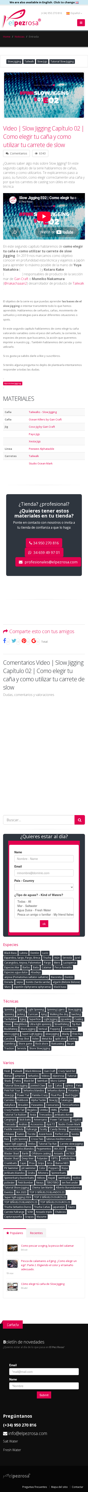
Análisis (23, 1124)
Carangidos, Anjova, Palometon (22, 962)
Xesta (33, 1114)
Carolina (9, 1038)
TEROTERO (52, 1182)
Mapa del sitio (59, 1486)
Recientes (36, 1233)
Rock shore (41, 1043)
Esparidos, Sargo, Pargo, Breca (22, 957)
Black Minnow (33, 1071)
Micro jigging (11, 1034)
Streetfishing (61, 1024)
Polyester (42, 1158)
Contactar (77, 1486)
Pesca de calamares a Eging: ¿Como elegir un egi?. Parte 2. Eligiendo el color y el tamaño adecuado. (49, 1265)
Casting (78, 1019)
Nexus (39, 1182)
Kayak (51, 1178)
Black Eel (29, 1081)
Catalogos (66, 1100)
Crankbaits (10, 1163)
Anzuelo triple (44, 1212)
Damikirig (9, 1043)
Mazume (41, 1216)
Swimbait (42, 1081)
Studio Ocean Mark (41, 463)
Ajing (44, 1014)
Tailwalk (29, 61)
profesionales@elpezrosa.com (51, 561)
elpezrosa (58, 1076)
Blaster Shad (11, 1153)
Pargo (47, 962)
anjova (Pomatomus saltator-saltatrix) (26, 977)
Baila (36, 967)
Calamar (47, 967)
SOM (30, 1212)
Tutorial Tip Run (47, 1143)
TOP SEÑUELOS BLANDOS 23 (20, 1202)
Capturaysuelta (13, 1216)
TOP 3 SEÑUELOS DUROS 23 (50, 1197)
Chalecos (60, 1212)
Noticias (20, 36)
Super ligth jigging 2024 (17, 1197)
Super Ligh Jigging (32, 1034)
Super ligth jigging (14, 1143)
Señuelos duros (56, 1090)
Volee (35, 1038)
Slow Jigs (42, 61)
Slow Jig (53, 1100)
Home (6, 36)
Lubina (23, 953)
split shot (60, 1038)
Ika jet (70, 1043)
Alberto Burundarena (68, 1187)
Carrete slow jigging (71, 1143)
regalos (76, 1119)
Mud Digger (71, 1095)
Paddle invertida (13, 1129)
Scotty (43, 1129)
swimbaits (64, 1178)
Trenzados (45, 1114)
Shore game (25, 1043)
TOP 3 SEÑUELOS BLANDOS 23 (46, 1192)
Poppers (54, 1168)
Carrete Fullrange (14, 1212)
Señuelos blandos (33, 1090)
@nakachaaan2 (15, 283)
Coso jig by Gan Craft (42, 426)
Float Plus (56, 1095)
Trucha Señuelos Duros (17, 1207)
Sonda (75, 1134)
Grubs (31, 1173)
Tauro (71, 1207)
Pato (78, 1085)
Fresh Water (12, 1450)
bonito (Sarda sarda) (38, 982)
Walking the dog (59, 1014)
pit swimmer (28, 1168)
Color (42, 1168)
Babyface (9, 1105)
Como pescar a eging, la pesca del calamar (47, 1245)
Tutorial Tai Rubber (15, 1114)
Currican (33, 1014)
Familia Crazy (40, 1095)
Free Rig (77, 1034)
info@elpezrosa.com (27, 1433)
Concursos (52, 1105)
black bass (60, 987)
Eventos (8, 1192)
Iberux (8, 1076)
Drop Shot (23, 1038)
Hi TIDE (70, 1153)
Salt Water (10, 1441)
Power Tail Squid (59, 1119)
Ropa (65, 1168)
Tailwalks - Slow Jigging (43, 412)
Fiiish (7, 1071)
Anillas (71, 1148)
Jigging (21, 1009)
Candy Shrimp (58, 1129)
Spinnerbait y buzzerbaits (19, 1178)
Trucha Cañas (42, 1207)
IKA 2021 (59, 1148)
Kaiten (20, 1134)
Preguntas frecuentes (34, 1486)
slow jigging (52, 1034)
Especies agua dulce (16, 972)
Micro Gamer (58, 1081)
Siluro (7, 987)
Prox (32, 1163)
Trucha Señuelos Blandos (19, 1148)
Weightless (20, 1024)
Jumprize (20, 1076)
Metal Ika (47, 1038)
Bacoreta (56, 977)
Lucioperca (69, 962)
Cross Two (37, 1139)
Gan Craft (21, 279)
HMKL (54, 1110)
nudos (76, 1178)
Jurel (77, 957)
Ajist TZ (50, 1124)
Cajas (23, 1163)
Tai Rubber (10, 1019)
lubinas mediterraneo (59, 1139)
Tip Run (76, 1024)
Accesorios (36, 1124)
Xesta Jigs (35, 441)
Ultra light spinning (40, 1024)
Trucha (47, 957)
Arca (49, 1163)
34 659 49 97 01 (46, 552)
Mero (57, 962)
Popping (55, 1029)
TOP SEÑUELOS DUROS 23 (55, 1202)
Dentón (69, 977)
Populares (16, 1233)
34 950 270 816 (46, 542)
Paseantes (37, 1105)
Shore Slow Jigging (39, 1048)
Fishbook (22, 1100)
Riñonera (43, 1173)
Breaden (23, 1105)
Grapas (29, 1216)
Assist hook (45, 1134)
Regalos (32, 1110)
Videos (46, 1076)
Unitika (44, 1110)
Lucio (45, 953)
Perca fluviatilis (63, 967)
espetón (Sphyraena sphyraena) (32, 987)
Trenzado (10, 1124)
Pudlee (64, 1110)
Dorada (8, 982)
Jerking (21, 1014)
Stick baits (25, 1119)
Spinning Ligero (56, 1009)
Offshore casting (41, 1153)
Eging (23, 1019)
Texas (7, 1024)
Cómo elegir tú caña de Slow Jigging (42, 1284)
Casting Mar (70, 1029)
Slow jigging (14, 61)
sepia (19, 982)
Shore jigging (27, 1029)
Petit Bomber (25, 1182)
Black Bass (10, 953)
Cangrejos (10, 1119)
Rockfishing (10, 1029)
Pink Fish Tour (12, 1090)
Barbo (26, 967)
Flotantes (73, 1090)
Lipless (69, 1085)
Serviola (67, 957)
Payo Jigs (34, 434)
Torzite (31, 1134)
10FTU (54, 1158)
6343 (42, 153)
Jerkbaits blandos (14, 1173)
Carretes (9, 1100)
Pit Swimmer (11, 1168)
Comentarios (18, 153)
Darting (73, 1038)
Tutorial (71, 1076)
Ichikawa (9, 1134)
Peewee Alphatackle (41, 449)
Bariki (25, 1153)
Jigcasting (66, 1019)
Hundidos (75, 1129)
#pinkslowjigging (12, 383)
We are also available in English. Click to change (42, 2)
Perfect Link (61, 1134)
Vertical (42, 1029)
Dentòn (34, 953)
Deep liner (28, 1158)
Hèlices (41, 1178)
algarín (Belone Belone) (66, 982)
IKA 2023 (21, 1192)
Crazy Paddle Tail (14, 1110)
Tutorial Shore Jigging (16, 1187)
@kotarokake (13, 274)
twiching (76, 1014)
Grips (41, 1163)
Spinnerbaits (58, 1173)
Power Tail (23, 1095)
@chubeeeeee (30, 270)
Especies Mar (11, 967)
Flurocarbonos (70, 1105)
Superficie (35, 1019)
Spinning (9, 1009)
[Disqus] (44, 752)
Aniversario (40, 1119)
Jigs (50, 1085)
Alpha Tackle (38, 1100)
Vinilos (31, 1143)
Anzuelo (58, 1153)
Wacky (65, 1034)
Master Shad (11, 1158)
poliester (9, 1182)
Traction (9, 1048)
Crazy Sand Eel (66, 1071)
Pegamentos (44, 1148)
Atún (57, 957)
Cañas (58, 1085)
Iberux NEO (62, 1163)
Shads (7, 1081)
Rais (6, 1139)
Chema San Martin (42, 1187)
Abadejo (36, 972)
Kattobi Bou (68, 1158)
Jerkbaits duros (63, 1114)
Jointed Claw (37, 1085)
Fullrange (31, 1129)
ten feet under (70, 1182)
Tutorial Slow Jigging (62, 61)
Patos (17, 1081)
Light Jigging (51, 1019)
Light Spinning (36, 1009)
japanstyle (59, 1207)
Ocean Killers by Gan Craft (45, 419)
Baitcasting (57, 1043)
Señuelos (33, 1076)
